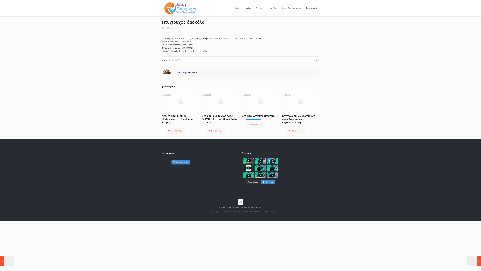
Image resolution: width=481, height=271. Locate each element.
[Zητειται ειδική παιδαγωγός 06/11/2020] (7, 261)
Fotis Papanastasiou (187, 72)
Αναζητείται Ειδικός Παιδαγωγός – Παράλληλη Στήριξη (178, 119)
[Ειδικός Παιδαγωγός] (180, 8)
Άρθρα (217, 212)
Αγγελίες (236, 212)
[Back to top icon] (240, 202)
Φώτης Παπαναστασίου (252, 212)
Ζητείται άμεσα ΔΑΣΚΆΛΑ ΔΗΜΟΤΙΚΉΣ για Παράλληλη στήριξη (219, 119)
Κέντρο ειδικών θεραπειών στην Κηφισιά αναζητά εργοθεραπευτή (298, 119)
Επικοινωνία (269, 212)
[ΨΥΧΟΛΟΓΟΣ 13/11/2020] (474, 261)
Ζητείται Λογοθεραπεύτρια (258, 115)
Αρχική (210, 212)
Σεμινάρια (227, 212)
